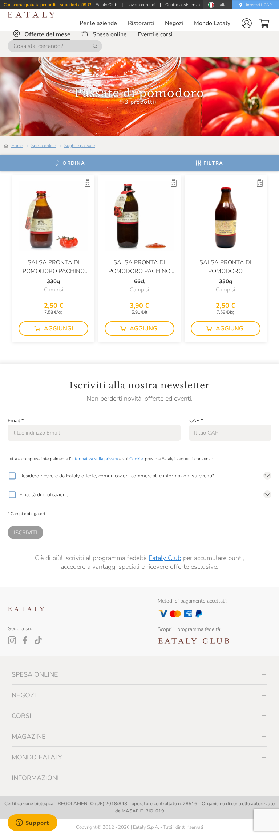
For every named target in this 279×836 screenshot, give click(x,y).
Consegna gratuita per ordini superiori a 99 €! (47, 5)
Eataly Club (165, 558)
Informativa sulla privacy (94, 459)
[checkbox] (12, 476)
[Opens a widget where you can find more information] (32, 823)
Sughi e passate (79, 145)
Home (17, 145)
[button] (246, 23)
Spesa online (43, 145)
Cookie (136, 459)
